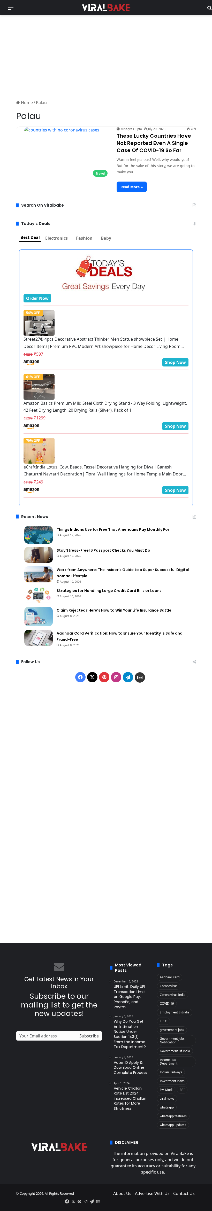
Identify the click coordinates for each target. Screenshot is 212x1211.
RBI (182, 1090)
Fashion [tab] (84, 238)
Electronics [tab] (56, 238)
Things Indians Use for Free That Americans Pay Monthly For (113, 529)
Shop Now (175, 362)
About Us (122, 1193)
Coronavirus (168, 986)
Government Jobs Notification (172, 1040)
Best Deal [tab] (30, 237)
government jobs (172, 1030)
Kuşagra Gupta (131, 129)
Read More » (131, 186)
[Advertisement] (106, 56)
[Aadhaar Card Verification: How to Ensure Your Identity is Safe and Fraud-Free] (38, 638)
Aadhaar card (169, 977)
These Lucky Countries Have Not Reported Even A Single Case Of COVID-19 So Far (154, 143)
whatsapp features (173, 1116)
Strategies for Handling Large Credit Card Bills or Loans (109, 590)
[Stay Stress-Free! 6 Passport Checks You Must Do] (38, 555)
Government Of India (175, 1051)
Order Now (37, 298)
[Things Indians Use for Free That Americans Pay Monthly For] (38, 535)
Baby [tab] (106, 238)
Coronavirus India (172, 995)
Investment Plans (172, 1081)
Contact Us (184, 1193)
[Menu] (10, 9)
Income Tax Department (168, 1062)
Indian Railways (171, 1072)
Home (26, 102)
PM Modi (166, 1090)
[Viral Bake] (106, 8)
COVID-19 (167, 1003)
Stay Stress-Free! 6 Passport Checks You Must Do (103, 550)
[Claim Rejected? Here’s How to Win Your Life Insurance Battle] (38, 616)
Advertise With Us (152, 1193)
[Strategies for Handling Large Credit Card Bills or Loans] (38, 595)
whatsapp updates (173, 1125)
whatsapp (167, 1107)
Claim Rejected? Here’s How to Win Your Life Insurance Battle (114, 610)
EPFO (163, 1021)
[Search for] (209, 9)
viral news (167, 1098)
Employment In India (175, 1012)
